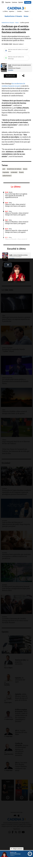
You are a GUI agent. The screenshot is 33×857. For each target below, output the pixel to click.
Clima (10, 202)
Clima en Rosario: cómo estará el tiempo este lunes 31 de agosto (16, 240)
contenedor (14, 172)
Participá (27, 2)
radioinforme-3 (7, 175)
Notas (26, 16)
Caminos (14, 2)
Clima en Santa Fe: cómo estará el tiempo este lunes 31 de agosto (16, 231)
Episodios (10, 70)
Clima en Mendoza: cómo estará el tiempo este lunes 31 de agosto (16, 222)
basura (25, 169)
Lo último (16, 186)
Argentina (11, 11)
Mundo (10, 192)
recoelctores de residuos (14, 169)
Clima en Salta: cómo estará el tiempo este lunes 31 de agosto (15, 205)
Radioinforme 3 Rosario (14, 16)
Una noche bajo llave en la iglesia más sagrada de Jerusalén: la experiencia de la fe (16, 195)
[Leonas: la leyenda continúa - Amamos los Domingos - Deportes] (5, 256)
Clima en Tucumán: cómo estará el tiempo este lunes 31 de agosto (16, 214)
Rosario (27, 11)
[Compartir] (23, 75)
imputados (6, 172)
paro (4, 169)
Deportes (8, 2)
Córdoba (19, 11)
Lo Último (5, 11)
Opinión (20, 2)
